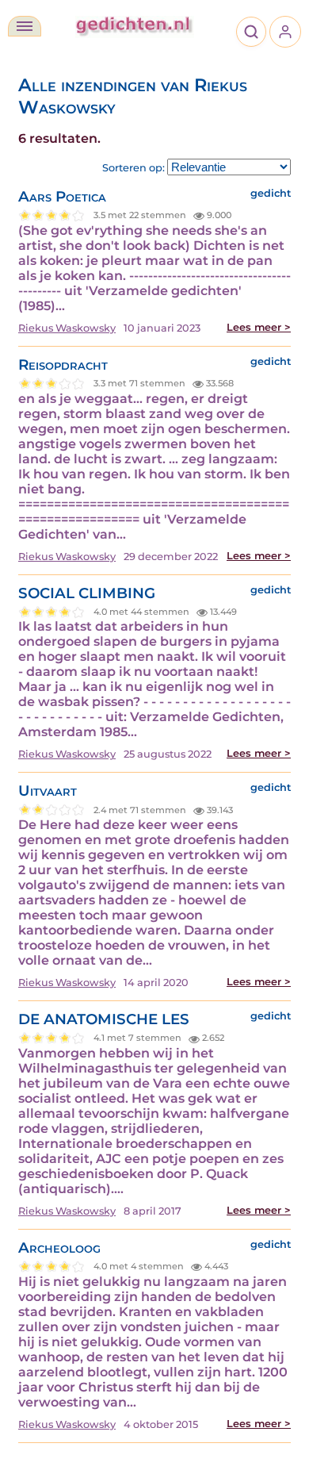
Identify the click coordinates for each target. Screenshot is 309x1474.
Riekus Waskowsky (67, 328)
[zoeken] (251, 32)
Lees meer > (259, 327)
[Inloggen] (285, 32)
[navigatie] (24, 26)
